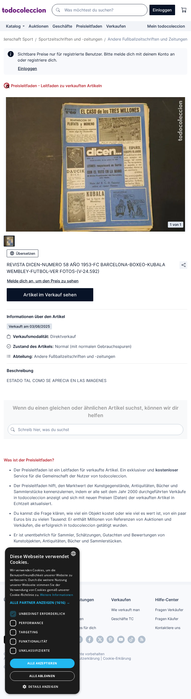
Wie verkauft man (125, 610)
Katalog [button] (14, 26)
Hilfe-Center (167, 599)
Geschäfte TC (122, 619)
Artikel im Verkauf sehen (50, 294)
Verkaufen (116, 26)
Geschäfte (62, 26)
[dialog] (42, 620)
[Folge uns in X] (100, 639)
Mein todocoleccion (166, 26)
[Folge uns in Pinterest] (110, 639)
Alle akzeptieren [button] (42, 663)
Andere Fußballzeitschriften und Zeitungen (147, 39)
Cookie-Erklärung (117, 658)
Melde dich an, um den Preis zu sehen (43, 280)
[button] (42, 602)
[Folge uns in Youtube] (121, 639)
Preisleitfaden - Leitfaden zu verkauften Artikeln (56, 85)
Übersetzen (25, 253)
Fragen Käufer (166, 619)
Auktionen (38, 26)
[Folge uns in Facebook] (89, 639)
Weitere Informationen (56, 595)
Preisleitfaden (89, 26)
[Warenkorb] (184, 10)
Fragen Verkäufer (169, 610)
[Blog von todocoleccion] (141, 639)
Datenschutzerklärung (82, 658)
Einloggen (27, 68)
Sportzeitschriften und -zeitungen (70, 39)
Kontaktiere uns (167, 628)
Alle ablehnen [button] (42, 676)
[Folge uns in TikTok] (131, 639)
